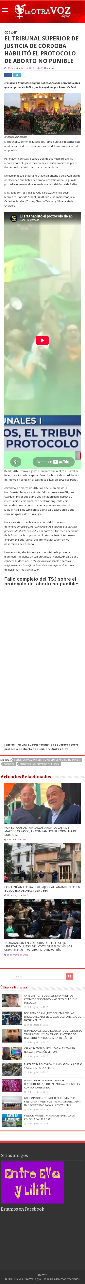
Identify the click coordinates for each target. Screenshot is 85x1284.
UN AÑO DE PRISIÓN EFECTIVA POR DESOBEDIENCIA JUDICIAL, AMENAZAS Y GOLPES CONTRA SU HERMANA (52, 1084)
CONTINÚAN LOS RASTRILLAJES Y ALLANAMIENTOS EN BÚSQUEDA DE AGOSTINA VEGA (42, 888)
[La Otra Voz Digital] (42, 11)
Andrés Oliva (59, 749)
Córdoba (9, 764)
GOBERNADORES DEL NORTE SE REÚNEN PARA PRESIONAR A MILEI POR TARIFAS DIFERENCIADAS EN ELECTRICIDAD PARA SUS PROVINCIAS (52, 1102)
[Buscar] (69, 976)
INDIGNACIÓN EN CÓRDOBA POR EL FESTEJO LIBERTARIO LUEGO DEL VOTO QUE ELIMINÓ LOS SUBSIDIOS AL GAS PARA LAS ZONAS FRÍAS (38, 946)
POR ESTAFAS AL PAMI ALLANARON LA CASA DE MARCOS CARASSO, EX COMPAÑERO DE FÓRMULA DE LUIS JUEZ (40, 831)
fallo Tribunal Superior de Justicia (40, 764)
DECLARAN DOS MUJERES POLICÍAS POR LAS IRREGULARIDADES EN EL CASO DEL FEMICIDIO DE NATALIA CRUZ (52, 1017)
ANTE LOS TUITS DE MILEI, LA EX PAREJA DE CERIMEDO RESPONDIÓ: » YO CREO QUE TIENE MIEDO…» (50, 999)
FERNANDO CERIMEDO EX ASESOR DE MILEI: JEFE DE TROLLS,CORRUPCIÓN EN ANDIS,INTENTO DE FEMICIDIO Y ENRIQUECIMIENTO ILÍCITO (53, 1034)
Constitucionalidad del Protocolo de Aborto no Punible (47, 760)
